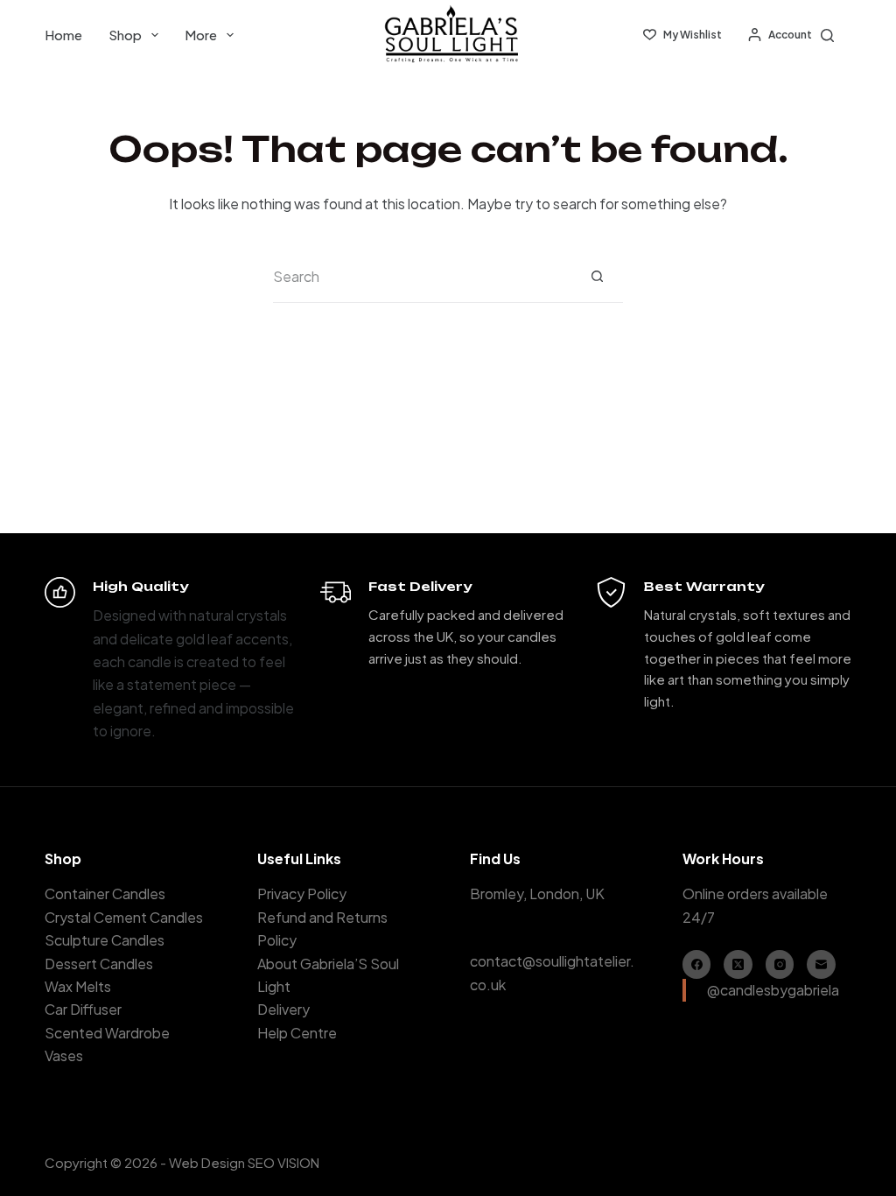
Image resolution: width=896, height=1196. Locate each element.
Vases (64, 1055)
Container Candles (105, 893)
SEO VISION (283, 1162)
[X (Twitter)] (738, 964)
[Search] (827, 35)
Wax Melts (78, 986)
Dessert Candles (99, 963)
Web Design (207, 1162)
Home (63, 34)
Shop (125, 34)
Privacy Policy (301, 893)
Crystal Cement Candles (124, 917)
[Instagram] (780, 964)
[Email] (821, 964)
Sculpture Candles (104, 940)
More (201, 34)
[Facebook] (696, 964)
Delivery (283, 1009)
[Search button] (596, 276)
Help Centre (297, 1033)
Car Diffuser (83, 1009)
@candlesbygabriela (773, 990)
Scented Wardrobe (107, 1033)
